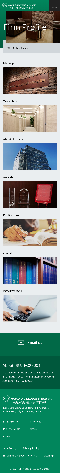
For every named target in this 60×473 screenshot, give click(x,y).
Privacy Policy (31, 448)
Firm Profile (10, 421)
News (33, 429)
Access (7, 436)
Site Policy (9, 448)
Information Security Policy (20, 455)
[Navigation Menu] (54, 5)
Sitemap (49, 455)
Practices (35, 421)
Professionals (11, 429)
